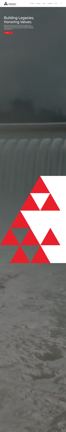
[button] (8, 33)
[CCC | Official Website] (10, 3)
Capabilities (38, 3)
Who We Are (32, 3)
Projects (44, 3)
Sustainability (50, 3)
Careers (56, 3)
